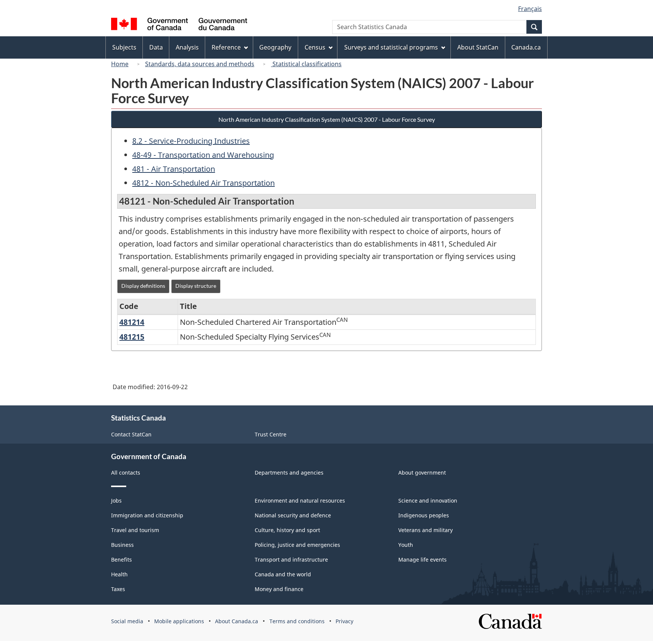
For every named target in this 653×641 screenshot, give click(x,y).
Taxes (118, 589)
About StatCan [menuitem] (477, 47)
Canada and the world (283, 574)
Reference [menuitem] (226, 47)
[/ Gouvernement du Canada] (179, 25)
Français (530, 9)
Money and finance (279, 589)
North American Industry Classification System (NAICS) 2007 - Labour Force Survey (326, 119)
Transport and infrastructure (291, 559)
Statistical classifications (306, 64)
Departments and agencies (289, 472)
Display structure (195, 285)
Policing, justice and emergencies (297, 544)
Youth (405, 544)
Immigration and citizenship (147, 515)
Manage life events (422, 559)
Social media (127, 621)
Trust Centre (270, 434)
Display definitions (143, 285)
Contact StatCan (131, 434)
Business (122, 544)
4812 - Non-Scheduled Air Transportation (203, 183)
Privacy (344, 621)
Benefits (121, 559)
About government (422, 472)
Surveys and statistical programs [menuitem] (391, 47)
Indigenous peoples (423, 515)
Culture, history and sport (287, 530)
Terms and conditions (297, 621)
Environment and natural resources (300, 500)
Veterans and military (425, 530)
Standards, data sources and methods (199, 64)
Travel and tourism (135, 530)
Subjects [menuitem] (124, 47)
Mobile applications (179, 621)
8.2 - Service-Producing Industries (191, 141)
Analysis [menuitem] (187, 47)
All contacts (125, 472)
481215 (131, 337)
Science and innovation (427, 500)
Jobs (116, 500)
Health (119, 574)
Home (119, 64)
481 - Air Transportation (173, 169)
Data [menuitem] (156, 47)
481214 (131, 322)
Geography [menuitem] (275, 47)
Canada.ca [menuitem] (526, 47)
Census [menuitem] (315, 47)
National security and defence (293, 515)
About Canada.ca (236, 621)
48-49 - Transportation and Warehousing (203, 155)
